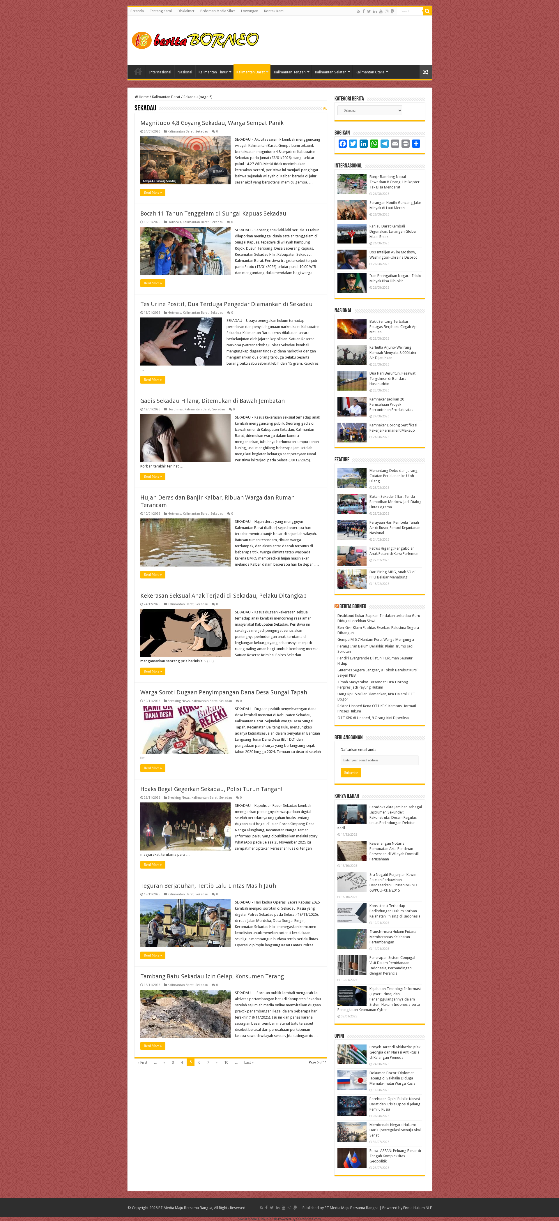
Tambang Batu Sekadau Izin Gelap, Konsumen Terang (212, 976)
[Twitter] (369, 11)
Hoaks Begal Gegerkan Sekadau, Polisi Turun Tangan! (211, 789)
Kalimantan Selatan (330, 72)
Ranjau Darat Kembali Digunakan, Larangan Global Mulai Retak (393, 231)
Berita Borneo (352, 607)
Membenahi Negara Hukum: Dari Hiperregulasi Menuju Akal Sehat (395, 1130)
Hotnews (174, 222)
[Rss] (358, 11)
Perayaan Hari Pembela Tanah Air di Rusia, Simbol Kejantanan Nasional (394, 527)
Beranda (137, 11)
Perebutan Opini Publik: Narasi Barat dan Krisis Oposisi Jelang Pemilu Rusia (394, 1104)
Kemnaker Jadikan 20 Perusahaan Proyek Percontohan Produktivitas (391, 404)
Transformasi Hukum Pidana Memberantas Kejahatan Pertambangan (392, 936)
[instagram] (386, 11)
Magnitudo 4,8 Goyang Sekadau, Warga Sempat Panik (212, 122)
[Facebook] (363, 11)
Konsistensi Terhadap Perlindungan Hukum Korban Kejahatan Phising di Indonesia (394, 911)
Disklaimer (186, 11)
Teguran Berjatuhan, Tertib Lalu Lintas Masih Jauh (208, 885)
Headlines (175, 409)
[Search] (427, 11)
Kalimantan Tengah (290, 72)
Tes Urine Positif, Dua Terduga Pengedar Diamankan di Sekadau (226, 304)
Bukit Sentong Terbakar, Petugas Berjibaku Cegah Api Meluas (393, 326)
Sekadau (201, 131)
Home (138, 71)
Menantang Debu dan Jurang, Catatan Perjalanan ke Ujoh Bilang (393, 475)
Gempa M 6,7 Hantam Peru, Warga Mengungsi (375, 639)
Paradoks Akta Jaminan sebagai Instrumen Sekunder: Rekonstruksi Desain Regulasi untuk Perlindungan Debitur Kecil (379, 817)
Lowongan (249, 11)
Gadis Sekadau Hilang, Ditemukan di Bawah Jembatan (212, 400)
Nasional (185, 72)
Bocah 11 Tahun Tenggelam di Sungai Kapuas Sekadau (213, 213)
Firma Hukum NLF (417, 1208)
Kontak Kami (274, 11)
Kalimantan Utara (370, 72)
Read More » (153, 192)
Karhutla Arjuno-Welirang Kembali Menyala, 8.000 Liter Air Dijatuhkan (393, 352)
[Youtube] (380, 11)
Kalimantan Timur (213, 72)
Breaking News (179, 701)
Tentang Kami (161, 11)
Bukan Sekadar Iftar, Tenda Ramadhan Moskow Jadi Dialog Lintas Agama (395, 501)
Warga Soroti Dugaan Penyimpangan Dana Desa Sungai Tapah (223, 692)
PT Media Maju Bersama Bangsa (351, 1208)
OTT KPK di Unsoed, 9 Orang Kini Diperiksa (373, 718)
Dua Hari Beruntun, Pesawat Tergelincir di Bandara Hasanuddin (392, 378)
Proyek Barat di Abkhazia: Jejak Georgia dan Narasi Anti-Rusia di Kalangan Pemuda (394, 1052)
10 (226, 1062)
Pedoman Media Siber (217, 11)
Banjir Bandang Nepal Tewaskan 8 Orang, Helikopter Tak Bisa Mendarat (394, 181)
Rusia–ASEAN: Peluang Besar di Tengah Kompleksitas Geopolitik (395, 1155)
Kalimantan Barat (250, 72)
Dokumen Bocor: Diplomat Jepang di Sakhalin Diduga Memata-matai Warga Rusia (392, 1078)
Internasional (160, 72)
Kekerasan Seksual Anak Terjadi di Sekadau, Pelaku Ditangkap (223, 595)
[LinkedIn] (375, 11)
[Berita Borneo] (197, 39)
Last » (249, 1062)
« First (142, 1062)
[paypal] (392, 11)
